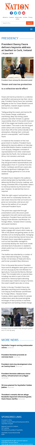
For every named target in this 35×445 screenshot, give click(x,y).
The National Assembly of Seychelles (12, 430)
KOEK (2, 434)
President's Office (6, 420)
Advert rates (18, 17)
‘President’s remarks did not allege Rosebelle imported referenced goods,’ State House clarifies (16, 397)
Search (29, 23)
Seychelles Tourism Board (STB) (10, 433)
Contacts (11, 17)
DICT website (5, 428)
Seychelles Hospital (7, 423)
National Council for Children (9, 426)
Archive (25, 17)
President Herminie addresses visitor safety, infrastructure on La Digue (15, 375)
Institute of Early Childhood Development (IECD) (15, 422)
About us (5, 17)
